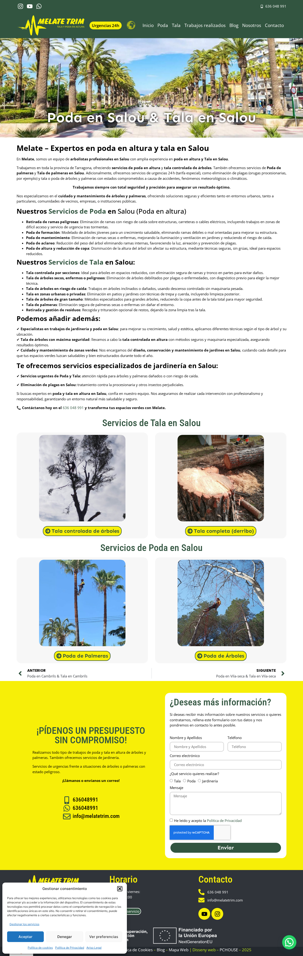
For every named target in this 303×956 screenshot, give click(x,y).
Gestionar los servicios (24, 924)
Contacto (274, 25)
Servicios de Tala (76, 261)
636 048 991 (73, 407)
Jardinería (210, 781)
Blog (233, 25)
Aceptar (25, 936)
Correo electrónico (185, 756)
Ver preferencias (103, 936)
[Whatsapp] (39, 6)
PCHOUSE (229, 949)
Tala (176, 25)
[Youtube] (29, 6)
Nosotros (251, 25)
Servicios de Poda (77, 211)
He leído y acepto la (208, 820)
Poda (162, 25)
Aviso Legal (94, 947)
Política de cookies (40, 947)
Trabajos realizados (205, 25)
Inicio (148, 25)
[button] (119, 888)
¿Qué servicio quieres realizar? (194, 774)
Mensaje (176, 788)
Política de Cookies (135, 949)
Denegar (64, 936)
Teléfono (234, 738)
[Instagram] (20, 6)
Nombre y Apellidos (186, 738)
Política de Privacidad (69, 947)
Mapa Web (178, 949)
